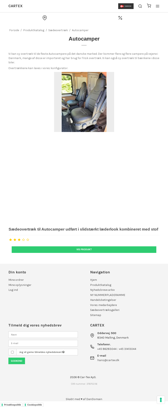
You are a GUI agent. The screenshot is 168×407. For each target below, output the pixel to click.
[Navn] (43, 334)
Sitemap (95, 315)
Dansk (128, 6)
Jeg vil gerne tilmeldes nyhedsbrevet (40, 352)
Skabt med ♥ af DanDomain (84, 399)
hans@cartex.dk (108, 360)
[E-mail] (43, 343)
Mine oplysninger (19, 285)
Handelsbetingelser (103, 300)
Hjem (93, 280)
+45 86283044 (107, 349)
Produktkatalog (100, 285)
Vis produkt (84, 249)
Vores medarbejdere (103, 305)
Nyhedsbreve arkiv (102, 290)
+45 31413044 (127, 349)
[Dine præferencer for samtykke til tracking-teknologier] (161, 400)
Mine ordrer (16, 280)
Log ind (13, 290)
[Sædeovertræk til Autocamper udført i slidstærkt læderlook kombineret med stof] (84, 147)
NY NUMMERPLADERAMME (107, 295)
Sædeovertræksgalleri (104, 310)
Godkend (16, 360)
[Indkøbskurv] (149, 6)
